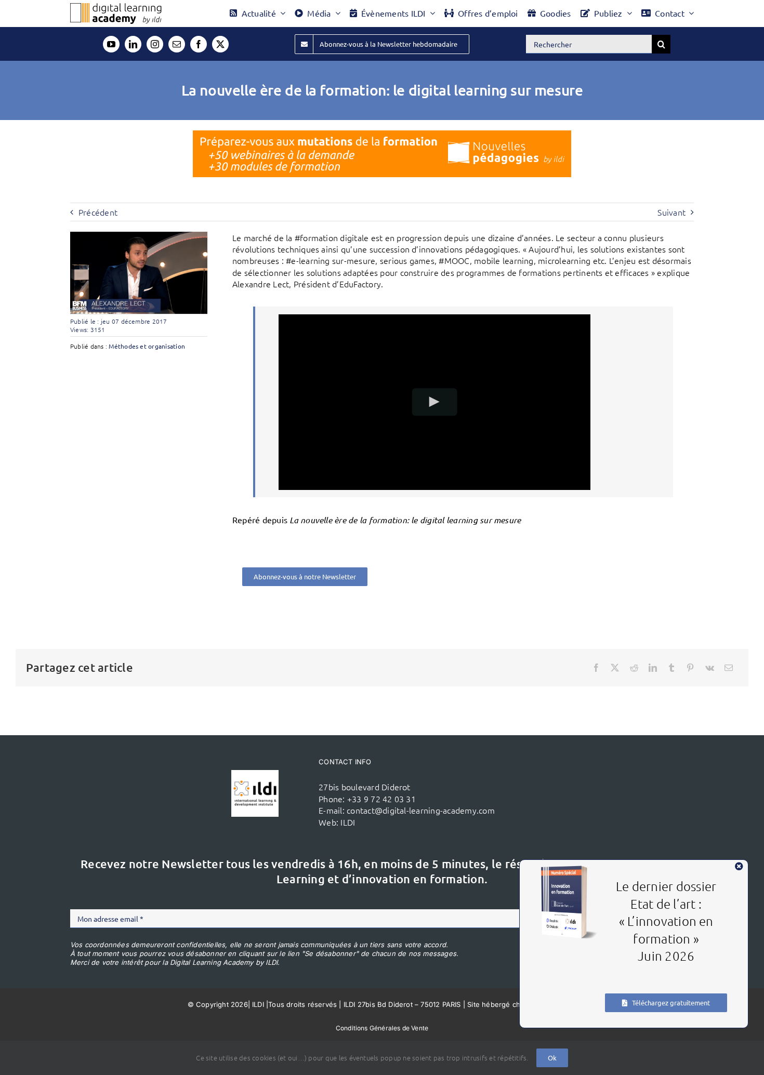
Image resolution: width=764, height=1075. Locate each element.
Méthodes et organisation (147, 346)
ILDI (347, 822)
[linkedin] (133, 44)
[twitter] (220, 44)
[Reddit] (634, 667)
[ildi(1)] (254, 774)
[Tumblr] (671, 667)
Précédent (97, 212)
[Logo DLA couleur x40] (116, 7)
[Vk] (709, 667)
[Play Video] (434, 402)
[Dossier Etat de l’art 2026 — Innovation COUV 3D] (569, 869)
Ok (552, 1057)
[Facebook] (596, 667)
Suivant (671, 212)
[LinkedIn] (652, 667)
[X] (614, 667)
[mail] (176, 44)
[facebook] (198, 44)
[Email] (728, 667)
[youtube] (111, 44)
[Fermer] (739, 866)
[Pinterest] (690, 667)
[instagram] (155, 44)
